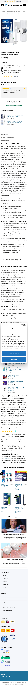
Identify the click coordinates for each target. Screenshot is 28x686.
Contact (5, 575)
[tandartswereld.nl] (13, 5)
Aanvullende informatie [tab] (7, 137)
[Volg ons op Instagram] (11, 677)
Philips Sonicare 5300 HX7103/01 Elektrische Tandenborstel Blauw (19, 510)
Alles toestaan (14, 354)
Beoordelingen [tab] (5, 140)
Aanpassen (13, 359)
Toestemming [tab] (5, 328)
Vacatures (5, 599)
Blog (4, 602)
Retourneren (6, 584)
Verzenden (6, 578)
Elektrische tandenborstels (14, 11)
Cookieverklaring (7, 610)
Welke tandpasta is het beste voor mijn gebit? (14, 534)
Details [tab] (14, 328)
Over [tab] (23, 328)
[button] (2, 5)
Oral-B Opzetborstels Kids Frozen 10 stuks (5, 485)
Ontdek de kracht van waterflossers (14, 559)
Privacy (5, 605)
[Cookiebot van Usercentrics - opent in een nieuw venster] (20, 325)
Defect (4, 587)
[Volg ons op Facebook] (9, 677)
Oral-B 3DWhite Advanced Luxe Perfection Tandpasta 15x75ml (18, 487)
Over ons (5, 596)
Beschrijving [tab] (4, 134)
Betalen (5, 581)
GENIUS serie (19, 13)
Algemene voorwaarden (9, 607)
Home (3, 11)
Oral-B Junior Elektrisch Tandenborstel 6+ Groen (5, 509)
